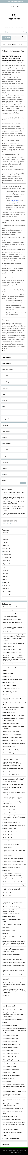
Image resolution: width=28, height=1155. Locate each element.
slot (4, 406)
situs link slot (6, 400)
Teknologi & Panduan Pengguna (11, 1053)
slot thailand (6, 995)
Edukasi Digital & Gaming (9, 667)
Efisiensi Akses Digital (8, 682)
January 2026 (6, 551)
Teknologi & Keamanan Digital (10, 1038)
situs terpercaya (7, 443)
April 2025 (5, 579)
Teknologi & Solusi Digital (9, 1066)
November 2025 (7, 557)
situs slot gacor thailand (9, 930)
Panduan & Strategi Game (9, 828)
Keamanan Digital (7, 771)
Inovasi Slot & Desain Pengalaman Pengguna (14, 743)
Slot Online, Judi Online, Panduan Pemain (13, 959)
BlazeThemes (17, 1152)
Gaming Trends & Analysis (9, 712)
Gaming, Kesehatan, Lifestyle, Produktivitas (13, 715)
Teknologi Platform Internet (10, 1116)
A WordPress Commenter (9, 524)
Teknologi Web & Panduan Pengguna (12, 1119)
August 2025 (6, 567)
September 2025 (7, 564)
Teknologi (5, 1022)
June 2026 (5, 536)
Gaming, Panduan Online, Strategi (11, 723)
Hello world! (21, 524)
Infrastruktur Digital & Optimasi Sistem (12, 737)
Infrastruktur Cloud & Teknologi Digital (12, 734)
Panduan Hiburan (7, 855)
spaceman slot (6, 1002)
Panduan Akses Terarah (9, 841)
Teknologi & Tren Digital (9, 1072)
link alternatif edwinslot (9, 809)
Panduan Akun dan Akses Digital (11, 844)
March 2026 (6, 545)
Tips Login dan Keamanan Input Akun (12, 1132)
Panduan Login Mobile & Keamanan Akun (13, 858)
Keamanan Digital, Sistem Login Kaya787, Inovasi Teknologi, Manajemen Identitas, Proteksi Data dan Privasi (13, 779)
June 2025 (5, 573)
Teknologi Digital (7, 1081)
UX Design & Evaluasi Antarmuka (11, 1138)
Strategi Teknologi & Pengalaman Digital (13, 1019)
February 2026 (6, 548)
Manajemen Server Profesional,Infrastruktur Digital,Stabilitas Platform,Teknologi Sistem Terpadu (14, 817)
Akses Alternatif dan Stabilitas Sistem (12, 607)
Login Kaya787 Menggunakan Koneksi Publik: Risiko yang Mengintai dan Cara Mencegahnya (13, 58)
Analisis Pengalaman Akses (10, 616)
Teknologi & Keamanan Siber (10, 1041)
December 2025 (7, 554)
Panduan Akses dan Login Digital (11, 831)
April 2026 (5, 542)
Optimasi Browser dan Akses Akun (11, 822)
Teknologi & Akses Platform (10, 1025)
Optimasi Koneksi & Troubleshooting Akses (14, 825)
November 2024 (7, 595)
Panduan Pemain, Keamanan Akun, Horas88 (14, 861)
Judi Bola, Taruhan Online (9, 746)
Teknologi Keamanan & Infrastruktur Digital (13, 1108)
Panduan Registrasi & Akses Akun (11, 867)
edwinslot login (7, 676)
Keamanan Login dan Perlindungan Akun (13, 784)
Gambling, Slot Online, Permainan (11, 688)
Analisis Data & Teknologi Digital (11, 613)
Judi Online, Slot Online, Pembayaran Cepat (13, 750)
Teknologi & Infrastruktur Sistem (11, 1035)
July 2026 (5, 533)
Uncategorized (6, 1135)
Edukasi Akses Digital (8, 664)
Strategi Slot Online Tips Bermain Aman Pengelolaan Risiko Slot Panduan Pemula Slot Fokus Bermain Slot (14, 1014)
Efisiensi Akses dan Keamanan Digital (12, 679)
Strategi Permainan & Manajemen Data (12, 1009)
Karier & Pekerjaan (7, 756)
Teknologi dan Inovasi (8, 1078)
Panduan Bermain (7, 847)
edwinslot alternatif (8, 673)
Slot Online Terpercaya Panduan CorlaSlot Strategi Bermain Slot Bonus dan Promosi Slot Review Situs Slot (13, 949)
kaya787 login (15, 200)
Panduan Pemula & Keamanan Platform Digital (14, 864)
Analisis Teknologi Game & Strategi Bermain (14, 643)
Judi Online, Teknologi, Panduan (11, 753)
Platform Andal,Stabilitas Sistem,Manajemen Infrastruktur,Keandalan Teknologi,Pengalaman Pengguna (14, 911)
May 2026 (5, 539)
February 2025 (6, 585)
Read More (4, 350)
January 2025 (6, 588)
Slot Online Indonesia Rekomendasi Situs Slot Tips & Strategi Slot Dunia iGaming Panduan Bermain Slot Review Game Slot (14, 943)
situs (4, 394)
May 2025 (5, 576)
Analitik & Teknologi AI (8, 646)
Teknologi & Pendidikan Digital (10, 1056)
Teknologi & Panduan (8, 1050)
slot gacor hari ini (7, 419)
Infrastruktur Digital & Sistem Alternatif (12, 740)
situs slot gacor (7, 382)
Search (4, 480)
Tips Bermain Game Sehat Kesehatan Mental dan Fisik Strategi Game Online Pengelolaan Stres (14, 1124)
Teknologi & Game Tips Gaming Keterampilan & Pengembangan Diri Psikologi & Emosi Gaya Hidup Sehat (14, 1030)
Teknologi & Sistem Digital (9, 1063)
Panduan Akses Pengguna (9, 838)
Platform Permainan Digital (10, 916)
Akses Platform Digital (8, 610)
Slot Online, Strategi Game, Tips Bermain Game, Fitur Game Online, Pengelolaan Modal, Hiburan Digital (14, 991)
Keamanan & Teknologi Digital (10, 759)
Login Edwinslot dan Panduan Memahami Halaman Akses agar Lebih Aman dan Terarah (12, 1)
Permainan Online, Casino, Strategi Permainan (14, 907)
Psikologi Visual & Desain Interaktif (12, 924)
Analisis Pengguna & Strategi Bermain (12, 619)
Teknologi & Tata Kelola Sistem (11, 1069)
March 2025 (6, 582)
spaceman (5, 999)
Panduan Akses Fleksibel (9, 835)
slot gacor (5, 412)
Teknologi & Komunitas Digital (10, 1047)
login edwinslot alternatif (9, 813)
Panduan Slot (6, 870)
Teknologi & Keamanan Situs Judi (11, 1044)
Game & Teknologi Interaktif (10, 692)
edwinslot (5, 670)
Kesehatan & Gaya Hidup (9, 806)
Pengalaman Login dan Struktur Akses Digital (14, 885)
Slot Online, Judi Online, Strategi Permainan (14, 962)
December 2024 (7, 592)
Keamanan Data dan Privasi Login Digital (13, 768)
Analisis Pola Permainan (9, 632)
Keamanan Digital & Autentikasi (11, 775)
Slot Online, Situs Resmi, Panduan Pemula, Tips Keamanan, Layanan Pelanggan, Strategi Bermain (14, 984)
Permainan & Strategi (8, 893)
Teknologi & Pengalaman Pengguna (12, 1060)
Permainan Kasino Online (9, 899)
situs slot (5, 375)
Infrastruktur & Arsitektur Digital (11, 731)
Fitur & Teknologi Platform (9, 685)
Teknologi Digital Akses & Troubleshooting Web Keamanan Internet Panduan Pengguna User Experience (14, 1086)
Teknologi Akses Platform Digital (11, 1075)
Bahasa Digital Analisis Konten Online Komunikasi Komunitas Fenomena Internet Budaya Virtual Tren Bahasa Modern (13, 651)
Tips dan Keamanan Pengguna (10, 1129)
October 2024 (6, 598)
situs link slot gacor (8, 369)
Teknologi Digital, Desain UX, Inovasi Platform (14, 1091)
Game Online (6, 695)
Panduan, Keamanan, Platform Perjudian (13, 882)
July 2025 (5, 570)
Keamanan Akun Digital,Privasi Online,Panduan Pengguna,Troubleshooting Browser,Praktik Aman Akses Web (13, 764)
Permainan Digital (7, 896)
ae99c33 (6, 63)
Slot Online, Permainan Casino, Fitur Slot (13, 975)
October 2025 (6, 561)
